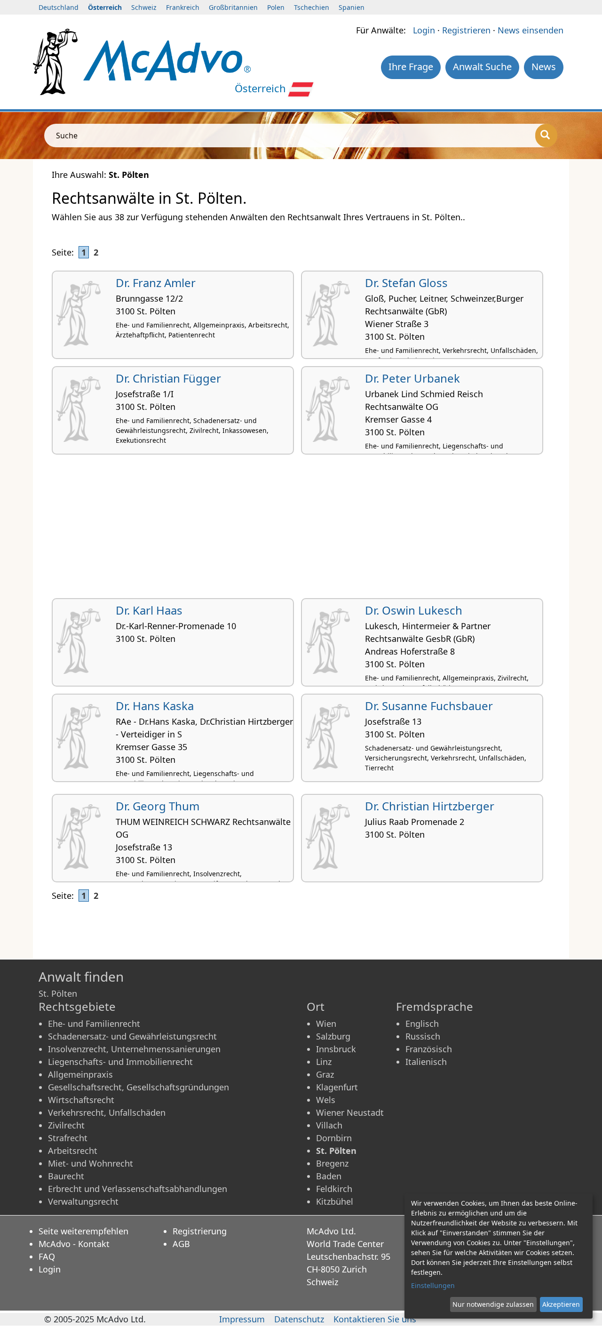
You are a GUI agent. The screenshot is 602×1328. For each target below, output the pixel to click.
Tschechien (311, 7)
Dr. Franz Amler (156, 282)
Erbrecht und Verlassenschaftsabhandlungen (137, 1188)
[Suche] (546, 135)
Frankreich (182, 7)
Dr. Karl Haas (149, 610)
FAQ (47, 1256)
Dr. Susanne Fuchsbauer (429, 705)
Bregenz (332, 1163)
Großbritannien (233, 7)
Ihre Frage (410, 66)
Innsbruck (336, 1049)
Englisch (422, 1023)
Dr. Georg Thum (157, 806)
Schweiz (144, 7)
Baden (328, 1176)
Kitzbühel (334, 1201)
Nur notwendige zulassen (493, 1304)
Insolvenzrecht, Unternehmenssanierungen (134, 1049)
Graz (325, 1074)
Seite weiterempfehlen (83, 1231)
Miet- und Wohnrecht (90, 1163)
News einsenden (530, 30)
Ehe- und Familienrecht (94, 1023)
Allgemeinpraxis (80, 1074)
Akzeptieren (561, 1304)
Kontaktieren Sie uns (374, 1319)
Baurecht (66, 1176)
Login (424, 30)
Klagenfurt (337, 1087)
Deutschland (59, 7)
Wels (325, 1099)
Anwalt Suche (482, 66)
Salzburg (333, 1036)
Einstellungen (433, 1285)
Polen (276, 7)
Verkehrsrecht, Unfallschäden (107, 1112)
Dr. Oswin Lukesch (413, 610)
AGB (181, 1243)
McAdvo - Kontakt (74, 1243)
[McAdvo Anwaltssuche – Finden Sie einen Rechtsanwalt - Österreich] (167, 59)
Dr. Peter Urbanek (412, 378)
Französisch (428, 1049)
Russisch (422, 1036)
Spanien (351, 7)
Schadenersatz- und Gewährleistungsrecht (132, 1036)
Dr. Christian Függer (168, 378)
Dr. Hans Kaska (155, 705)
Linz (324, 1061)
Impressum (242, 1319)
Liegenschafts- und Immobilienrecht (120, 1061)
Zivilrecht (66, 1125)
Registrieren (466, 30)
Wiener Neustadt (350, 1112)
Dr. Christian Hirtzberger (429, 806)
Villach (329, 1125)
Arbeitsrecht (72, 1150)
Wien (326, 1023)
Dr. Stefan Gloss (406, 282)
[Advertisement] (301, 530)
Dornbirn (334, 1138)
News (543, 66)
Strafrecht (67, 1138)
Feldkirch (334, 1188)
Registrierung (200, 1231)
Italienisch (426, 1061)
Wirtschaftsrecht (81, 1099)
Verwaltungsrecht (83, 1201)
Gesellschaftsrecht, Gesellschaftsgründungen (138, 1087)
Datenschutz (299, 1319)
